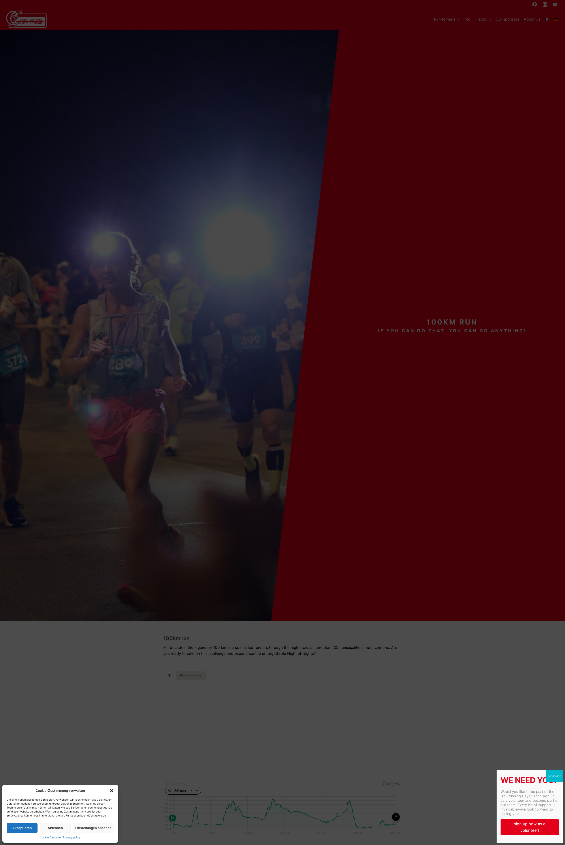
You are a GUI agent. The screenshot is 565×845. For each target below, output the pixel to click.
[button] (111, 790)
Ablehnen (55, 828)
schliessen (554, 776)
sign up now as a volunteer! (529, 827)
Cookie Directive (50, 837)
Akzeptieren (22, 828)
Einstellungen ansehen (93, 828)
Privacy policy (72, 837)
